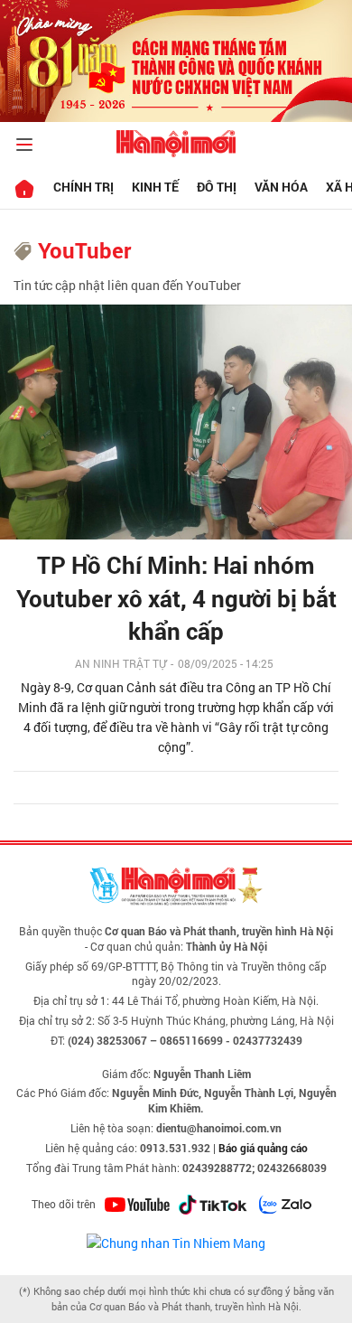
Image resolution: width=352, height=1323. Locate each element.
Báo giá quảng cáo (263, 1147)
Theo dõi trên (64, 1203)
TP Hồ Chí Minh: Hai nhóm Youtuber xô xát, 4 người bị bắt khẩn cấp (176, 597)
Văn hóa (281, 186)
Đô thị (216, 186)
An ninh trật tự (120, 663)
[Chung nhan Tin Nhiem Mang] (176, 1242)
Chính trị (83, 186)
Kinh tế (155, 186)
